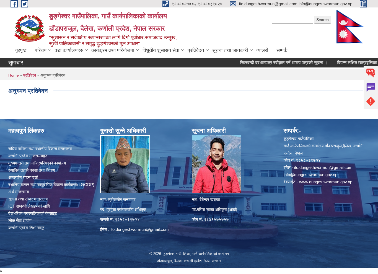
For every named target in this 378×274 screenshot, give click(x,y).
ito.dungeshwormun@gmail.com (139, 229)
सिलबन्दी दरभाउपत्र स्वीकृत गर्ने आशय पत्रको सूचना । (275, 62)
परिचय (40, 50)
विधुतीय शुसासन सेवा (161, 50)
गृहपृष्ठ (21, 50)
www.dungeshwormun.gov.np (325, 181)
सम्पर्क (281, 50)
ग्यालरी (262, 50)
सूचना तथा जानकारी (230, 50)
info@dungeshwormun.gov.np (310, 174)
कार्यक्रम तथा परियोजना (112, 50)
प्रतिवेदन (196, 50)
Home (13, 75)
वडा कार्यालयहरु (69, 50)
